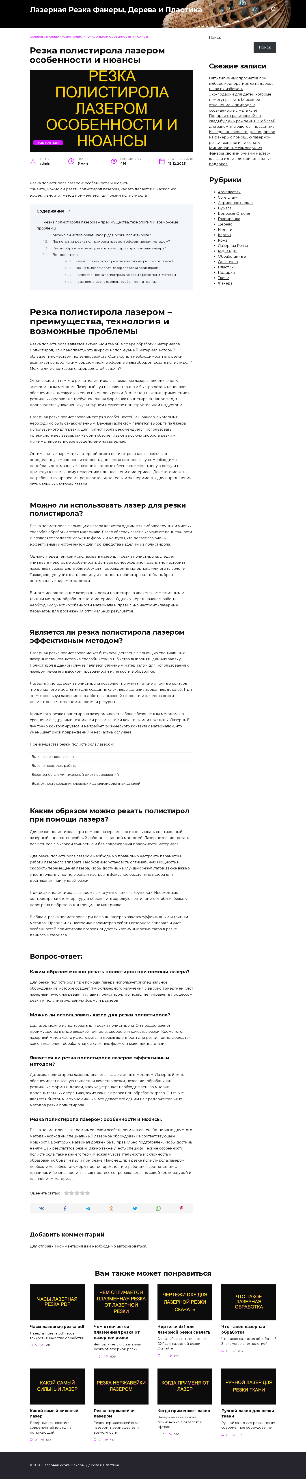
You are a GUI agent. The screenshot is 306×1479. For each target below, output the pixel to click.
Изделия (226, 229)
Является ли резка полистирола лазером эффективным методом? (111, 242)
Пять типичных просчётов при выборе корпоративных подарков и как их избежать (241, 83)
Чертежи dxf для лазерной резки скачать (184, 1329)
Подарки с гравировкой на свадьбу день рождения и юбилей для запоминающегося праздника (242, 121)
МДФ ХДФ (227, 251)
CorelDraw (227, 197)
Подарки (226, 272)
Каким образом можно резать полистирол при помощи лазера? (109, 248)
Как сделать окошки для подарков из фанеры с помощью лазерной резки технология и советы (242, 137)
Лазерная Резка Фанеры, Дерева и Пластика (116, 9)
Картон (224, 235)
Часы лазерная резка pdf (57, 1326)
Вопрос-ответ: (65, 255)
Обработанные (232, 256)
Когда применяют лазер (183, 1410)
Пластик (226, 267)
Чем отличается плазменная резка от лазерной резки (117, 1332)
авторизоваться (131, 1246)
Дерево (225, 224)
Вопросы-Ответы (234, 213)
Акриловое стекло (235, 203)
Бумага (224, 208)
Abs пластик (229, 192)
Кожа (223, 240)
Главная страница (44, 36)
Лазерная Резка (48, 142)
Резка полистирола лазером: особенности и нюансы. (116, 281)
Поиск (215, 37)
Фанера (225, 283)
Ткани (223, 278)
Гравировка (229, 219)
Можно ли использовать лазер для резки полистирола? (102, 235)
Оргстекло (228, 262)
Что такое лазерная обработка (243, 1329)
